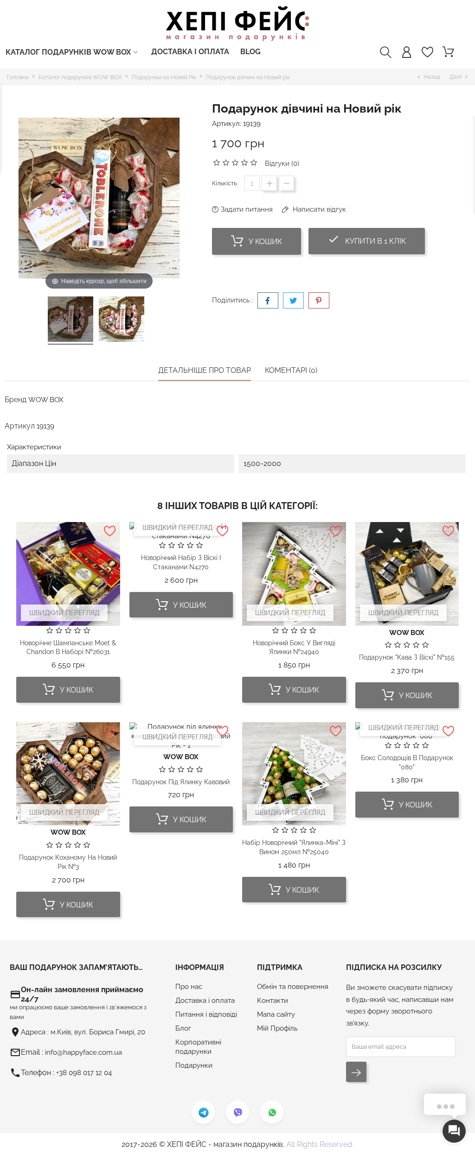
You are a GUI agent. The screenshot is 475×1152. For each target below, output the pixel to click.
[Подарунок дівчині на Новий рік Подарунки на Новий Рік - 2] (121, 320)
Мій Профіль (277, 1028)
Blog (250, 51)
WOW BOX (45, 400)
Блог (183, 1028)
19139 (252, 124)
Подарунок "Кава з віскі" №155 (407, 657)
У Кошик (264, 241)
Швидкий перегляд (64, 613)
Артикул (20, 426)
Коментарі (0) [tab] (291, 370)
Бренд (15, 399)
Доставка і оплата (190, 51)
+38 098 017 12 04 (84, 1073)
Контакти (272, 1000)
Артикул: (226, 124)
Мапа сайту (276, 1014)
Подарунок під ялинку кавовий (181, 782)
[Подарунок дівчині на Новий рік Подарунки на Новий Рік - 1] (70, 320)
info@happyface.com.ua (83, 1052)
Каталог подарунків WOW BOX (73, 52)
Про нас (188, 986)
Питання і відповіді (206, 1014)
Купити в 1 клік (376, 239)
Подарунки (193, 1065)
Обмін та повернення (292, 986)
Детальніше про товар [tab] (204, 370)
